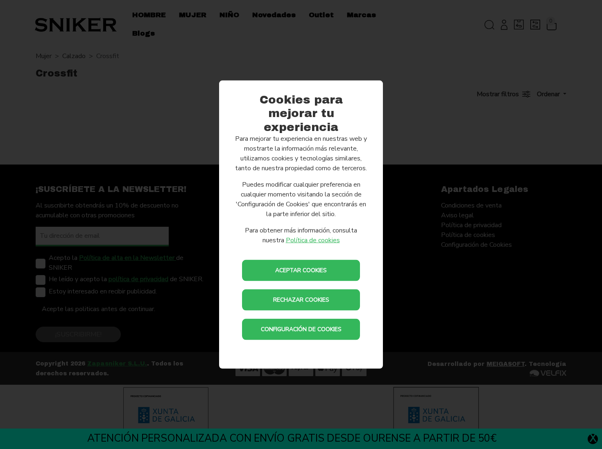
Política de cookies (313, 240)
